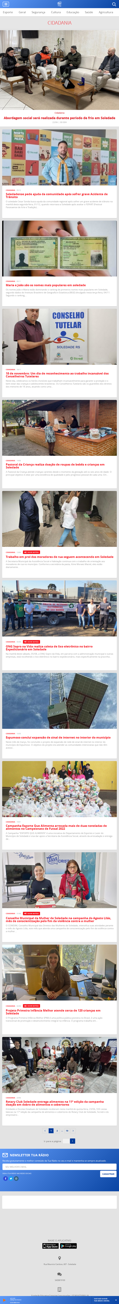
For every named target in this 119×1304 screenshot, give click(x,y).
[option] (59, 78)
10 (67, 1130)
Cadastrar (108, 1174)
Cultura (56, 12)
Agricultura (106, 12)
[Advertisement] (59, 1203)
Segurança (38, 12)
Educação (73, 12)
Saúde (89, 12)
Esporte (8, 12)
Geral (22, 12)
